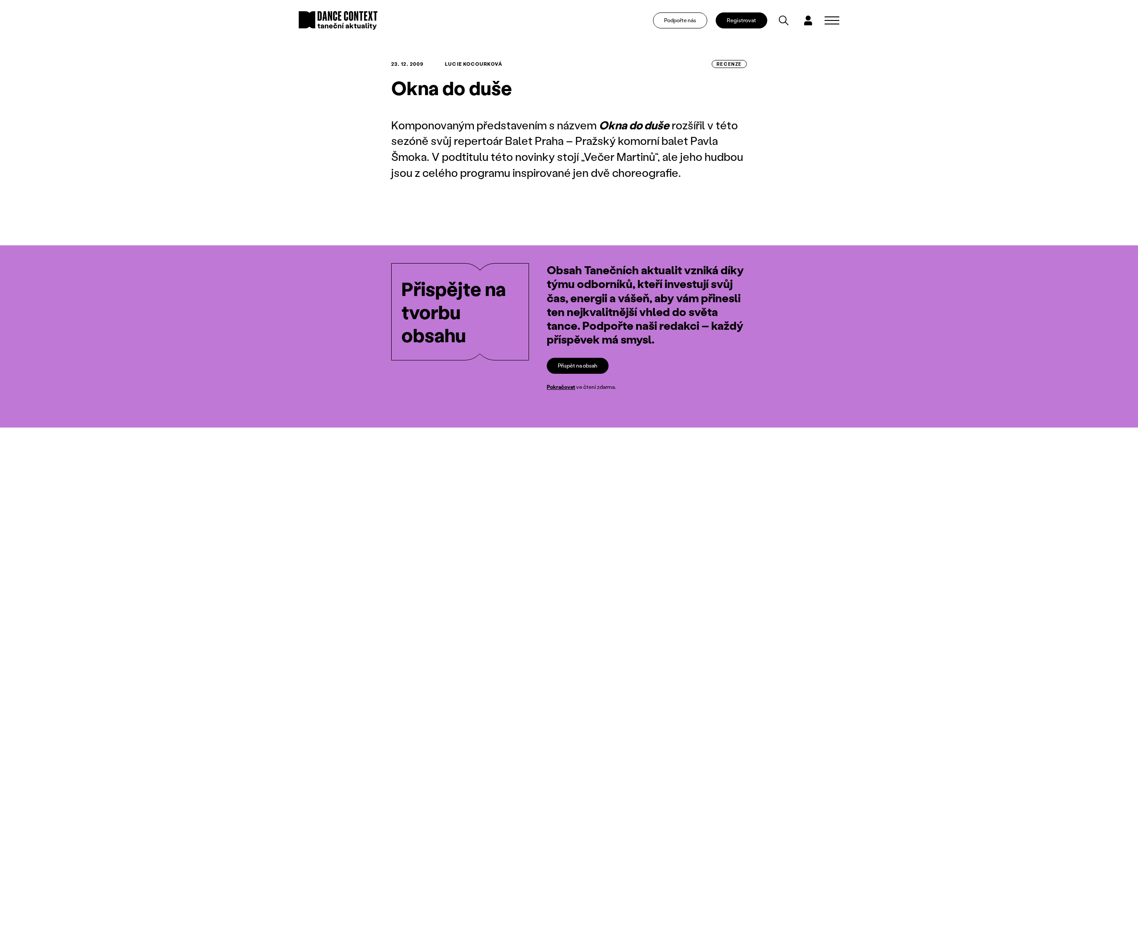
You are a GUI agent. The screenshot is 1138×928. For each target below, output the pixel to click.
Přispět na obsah (577, 365)
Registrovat (741, 20)
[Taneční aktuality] (338, 20)
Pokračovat (561, 387)
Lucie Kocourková (473, 64)
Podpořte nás (680, 20)
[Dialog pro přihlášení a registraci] (808, 20)
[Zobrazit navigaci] (832, 20)
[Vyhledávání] (784, 20)
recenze (729, 64)
